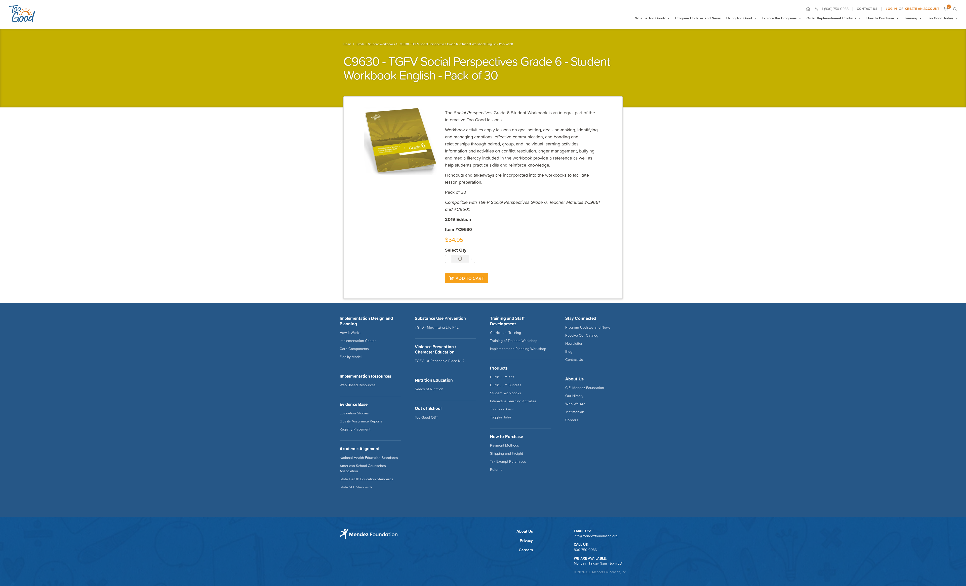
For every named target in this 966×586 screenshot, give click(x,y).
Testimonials (575, 412)
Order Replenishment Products (832, 18)
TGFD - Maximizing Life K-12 (437, 327)
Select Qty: (456, 250)
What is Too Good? (650, 18)
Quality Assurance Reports (361, 421)
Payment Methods (504, 445)
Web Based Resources (358, 385)
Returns (496, 469)
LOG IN (891, 9)
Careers (571, 420)
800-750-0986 (585, 549)
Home (347, 44)
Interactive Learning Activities (513, 401)
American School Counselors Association (363, 468)
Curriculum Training (505, 332)
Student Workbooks (505, 393)
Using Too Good (739, 18)
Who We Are (575, 404)
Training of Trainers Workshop (513, 340)
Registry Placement (355, 429)
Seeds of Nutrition (429, 389)
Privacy (526, 540)
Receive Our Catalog (581, 335)
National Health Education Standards (369, 457)
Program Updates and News (698, 18)
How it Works (350, 332)
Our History (574, 396)
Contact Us (574, 359)
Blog (568, 351)
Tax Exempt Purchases (508, 461)
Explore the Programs (779, 18)
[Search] (954, 9)
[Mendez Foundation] (22, 13)
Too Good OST (426, 417)
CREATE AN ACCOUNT (922, 9)
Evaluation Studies (354, 413)
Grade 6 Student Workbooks (375, 44)
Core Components (354, 348)
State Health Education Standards (366, 479)
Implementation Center (358, 340)
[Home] (808, 9)
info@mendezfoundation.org (596, 535)
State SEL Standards (356, 487)
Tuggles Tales (500, 417)
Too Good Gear (502, 409)
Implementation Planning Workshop (518, 348)
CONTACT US (867, 9)
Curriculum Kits (502, 377)
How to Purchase (880, 18)
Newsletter (573, 343)
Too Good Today (940, 18)
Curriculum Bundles (505, 385)
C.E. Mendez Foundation (584, 387)
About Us (524, 531)
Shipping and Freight (506, 453)
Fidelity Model (350, 357)
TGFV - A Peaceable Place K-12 (439, 361)
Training (910, 18)
